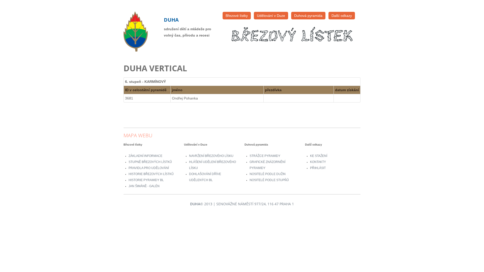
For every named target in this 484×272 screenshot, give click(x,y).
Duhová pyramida (308, 16)
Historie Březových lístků (151, 174)
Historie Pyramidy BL (146, 180)
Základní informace (145, 156)
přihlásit (318, 168)
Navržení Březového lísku (211, 156)
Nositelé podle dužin (268, 174)
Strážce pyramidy (265, 156)
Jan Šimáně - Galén (144, 186)
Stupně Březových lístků (150, 162)
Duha (171, 19)
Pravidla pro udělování (149, 168)
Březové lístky (237, 16)
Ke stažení (318, 156)
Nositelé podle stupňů (269, 180)
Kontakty (318, 162)
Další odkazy (341, 16)
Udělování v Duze (271, 16)
